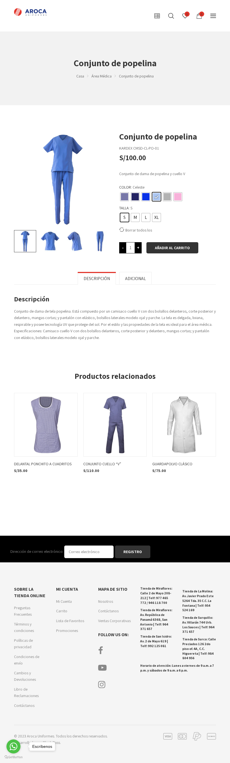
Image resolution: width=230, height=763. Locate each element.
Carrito (61, 610)
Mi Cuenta (64, 601)
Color (125, 187)
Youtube (102, 668)
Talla (124, 207)
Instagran (101, 684)
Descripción (97, 278)
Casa (80, 76)
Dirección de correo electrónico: (37, 551)
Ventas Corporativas (114, 620)
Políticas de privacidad (23, 644)
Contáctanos (24, 705)
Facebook (100, 650)
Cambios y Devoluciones (25, 676)
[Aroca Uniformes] (31, 12)
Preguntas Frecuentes (23, 611)
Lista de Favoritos (70, 620)
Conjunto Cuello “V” (102, 463)
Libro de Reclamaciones (26, 692)
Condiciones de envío (26, 660)
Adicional (135, 278)
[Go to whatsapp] (13, 746)
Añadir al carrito (172, 247)
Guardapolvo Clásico (172, 463)
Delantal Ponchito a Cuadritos (43, 463)
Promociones (67, 630)
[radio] (124, 197)
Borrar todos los (138, 230)
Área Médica (101, 76)
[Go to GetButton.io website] (13, 757)
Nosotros (105, 601)
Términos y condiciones (24, 627)
